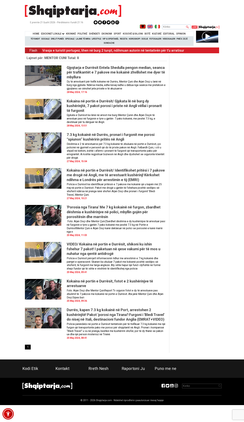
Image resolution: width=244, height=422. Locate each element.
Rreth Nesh (98, 368)
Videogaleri (169, 39)
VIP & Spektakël (111, 39)
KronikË (71, 33)
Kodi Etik (30, 368)
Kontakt (62, 368)
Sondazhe (109, 43)
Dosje (145, 39)
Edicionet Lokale (51, 33)
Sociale (45, 39)
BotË (147, 33)
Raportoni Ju (133, 368)
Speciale (70, 39)
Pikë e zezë (182, 39)
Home (36, 33)
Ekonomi (107, 33)
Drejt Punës (57, 39)
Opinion (181, 33)
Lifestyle (96, 39)
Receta (123, 39)
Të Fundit (35, 39)
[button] (8, 414)
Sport (117, 33)
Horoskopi (134, 39)
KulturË (157, 33)
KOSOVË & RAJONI (133, 33)
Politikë (82, 33)
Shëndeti (94, 33)
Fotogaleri (155, 39)
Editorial (168, 33)
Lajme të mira (83, 39)
